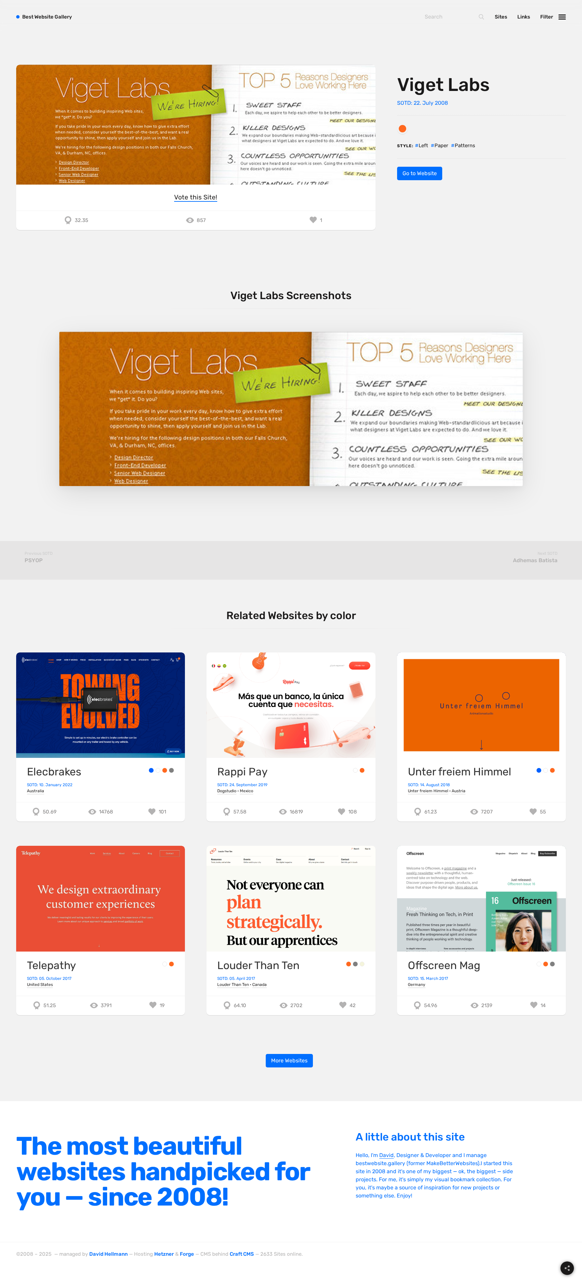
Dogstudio (226, 791)
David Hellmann (108, 1254)
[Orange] (402, 128)
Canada (259, 984)
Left (423, 145)
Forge (187, 1254)
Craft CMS (242, 1254)
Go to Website (419, 173)
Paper (441, 145)
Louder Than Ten (258, 965)
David (386, 1155)
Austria (458, 791)
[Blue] (151, 770)
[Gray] (171, 770)
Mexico (246, 791)
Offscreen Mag (444, 965)
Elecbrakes (54, 771)
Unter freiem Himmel (459, 771)
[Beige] (362, 964)
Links (523, 17)
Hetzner (164, 1254)
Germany (416, 984)
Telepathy (51, 965)
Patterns (465, 145)
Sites (501, 17)
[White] (158, 770)
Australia (35, 791)
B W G (47, 17)
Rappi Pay (242, 771)
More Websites (289, 1060)
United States (40, 984)
